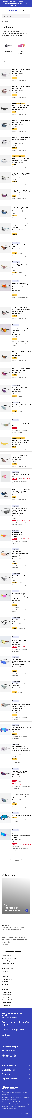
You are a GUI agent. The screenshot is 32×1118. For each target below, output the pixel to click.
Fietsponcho (6, 987)
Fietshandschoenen (8, 963)
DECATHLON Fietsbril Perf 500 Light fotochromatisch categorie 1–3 (21, 139)
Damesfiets (5, 989)
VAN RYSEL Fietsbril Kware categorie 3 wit (20, 388)
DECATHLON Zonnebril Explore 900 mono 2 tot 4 (21, 352)
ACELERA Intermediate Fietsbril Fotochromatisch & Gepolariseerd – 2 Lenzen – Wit (21, 285)
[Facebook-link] (3, 1055)
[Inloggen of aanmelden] (24, 10)
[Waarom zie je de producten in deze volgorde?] (3, 66)
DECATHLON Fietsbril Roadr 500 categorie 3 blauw (20, 208)
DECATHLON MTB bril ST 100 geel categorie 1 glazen (20, 441)
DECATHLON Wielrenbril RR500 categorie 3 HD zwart (21, 191)
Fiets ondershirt (7, 1005)
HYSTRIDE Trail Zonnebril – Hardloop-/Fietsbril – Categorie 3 (20, 534)
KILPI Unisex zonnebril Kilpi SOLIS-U (20, 475)
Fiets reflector (6, 994)
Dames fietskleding (8, 968)
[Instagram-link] (11, 1055)
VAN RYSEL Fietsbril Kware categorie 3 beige (20, 265)
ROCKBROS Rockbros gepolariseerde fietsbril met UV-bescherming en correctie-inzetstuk (21, 662)
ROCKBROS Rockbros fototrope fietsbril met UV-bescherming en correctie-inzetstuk (20, 554)
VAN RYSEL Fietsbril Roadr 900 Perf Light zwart (21, 456)
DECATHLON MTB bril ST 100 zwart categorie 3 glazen (20, 106)
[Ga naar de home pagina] (14, 10)
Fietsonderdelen (7, 966)
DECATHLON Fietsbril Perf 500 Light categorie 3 (21, 70)
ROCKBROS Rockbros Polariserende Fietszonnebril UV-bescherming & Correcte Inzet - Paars (21, 749)
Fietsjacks (5, 971)
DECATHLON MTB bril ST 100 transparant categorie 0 (20, 159)
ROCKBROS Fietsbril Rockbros (21, 727)
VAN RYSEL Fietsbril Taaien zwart (20, 245)
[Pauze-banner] (26, 3)
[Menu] (4, 10)
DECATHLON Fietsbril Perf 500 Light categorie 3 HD (21, 369)
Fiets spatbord (6, 992)
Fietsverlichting (7, 979)
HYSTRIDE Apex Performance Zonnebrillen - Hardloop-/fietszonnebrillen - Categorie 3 (21, 834)
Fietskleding (6, 961)
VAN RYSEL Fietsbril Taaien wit (21, 404)
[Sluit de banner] (28, 3)
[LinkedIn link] (15, 1055)
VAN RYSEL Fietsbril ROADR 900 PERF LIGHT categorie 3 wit (21, 795)
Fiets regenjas (6, 955)
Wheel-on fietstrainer (9, 1000)
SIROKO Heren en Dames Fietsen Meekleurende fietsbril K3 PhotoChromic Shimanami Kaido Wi (20, 511)
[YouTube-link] (7, 1055)
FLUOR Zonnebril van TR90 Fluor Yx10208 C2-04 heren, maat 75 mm (21, 772)
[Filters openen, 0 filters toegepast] (4, 61)
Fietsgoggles (8, 51)
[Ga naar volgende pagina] (23, 861)
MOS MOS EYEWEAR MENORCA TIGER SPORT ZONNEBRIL (19, 640)
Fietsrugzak (6, 997)
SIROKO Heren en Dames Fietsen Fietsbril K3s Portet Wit (20, 423)
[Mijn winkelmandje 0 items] (28, 10)
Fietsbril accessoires (21, 52)
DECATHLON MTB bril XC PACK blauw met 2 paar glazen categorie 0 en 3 (21, 491)
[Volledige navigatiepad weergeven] (2, 21)
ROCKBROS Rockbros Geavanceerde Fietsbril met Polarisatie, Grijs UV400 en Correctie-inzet (21, 705)
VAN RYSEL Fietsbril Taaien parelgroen (20, 684)
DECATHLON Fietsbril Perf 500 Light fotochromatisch (21, 174)
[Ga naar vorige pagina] (9, 861)
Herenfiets (5, 984)
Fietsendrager (6, 1002)
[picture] (5, 74)
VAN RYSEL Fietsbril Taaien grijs (20, 620)
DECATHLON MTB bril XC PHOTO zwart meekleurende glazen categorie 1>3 (21, 309)
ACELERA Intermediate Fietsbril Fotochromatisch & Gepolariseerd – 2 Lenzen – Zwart (21, 329)
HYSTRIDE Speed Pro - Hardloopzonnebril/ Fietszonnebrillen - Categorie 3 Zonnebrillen (21, 595)
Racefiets (5, 981)
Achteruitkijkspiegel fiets (10, 958)
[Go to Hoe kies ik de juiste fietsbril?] (26, 910)
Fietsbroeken (6, 976)
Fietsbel (4, 974)
